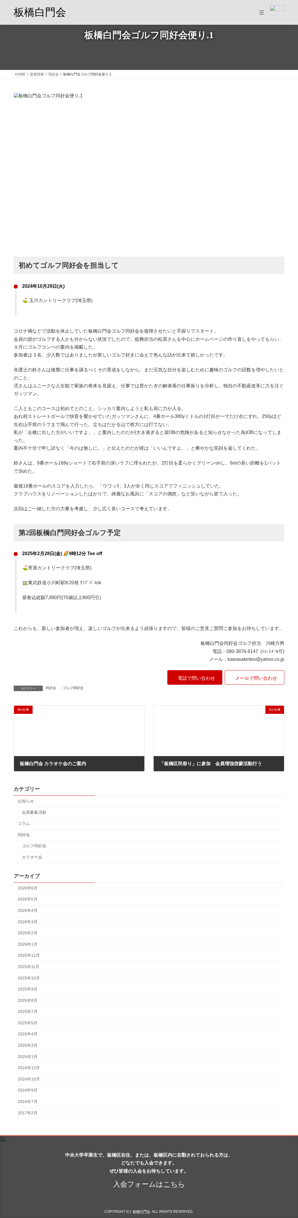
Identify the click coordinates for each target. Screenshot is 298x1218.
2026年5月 (28, 899)
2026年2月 (28, 933)
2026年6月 (28, 888)
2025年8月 (28, 1000)
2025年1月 (28, 1056)
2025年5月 (28, 1023)
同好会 (51, 688)
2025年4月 (28, 1034)
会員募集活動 (34, 812)
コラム (24, 823)
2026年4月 (28, 910)
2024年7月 (28, 1101)
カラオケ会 (32, 857)
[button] (194, 677)
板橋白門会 (40, 12)
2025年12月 (29, 955)
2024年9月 (28, 1090)
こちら (174, 1184)
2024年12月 (29, 1068)
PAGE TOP (285, 1176)
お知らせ (26, 801)
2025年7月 (28, 1011)
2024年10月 (29, 1079)
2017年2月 (28, 1113)
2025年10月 (29, 978)
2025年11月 (28, 966)
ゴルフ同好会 (73, 688)
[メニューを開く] (261, 12)
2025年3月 (28, 1045)
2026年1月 (28, 944)
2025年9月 (28, 989)
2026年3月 (28, 921)
